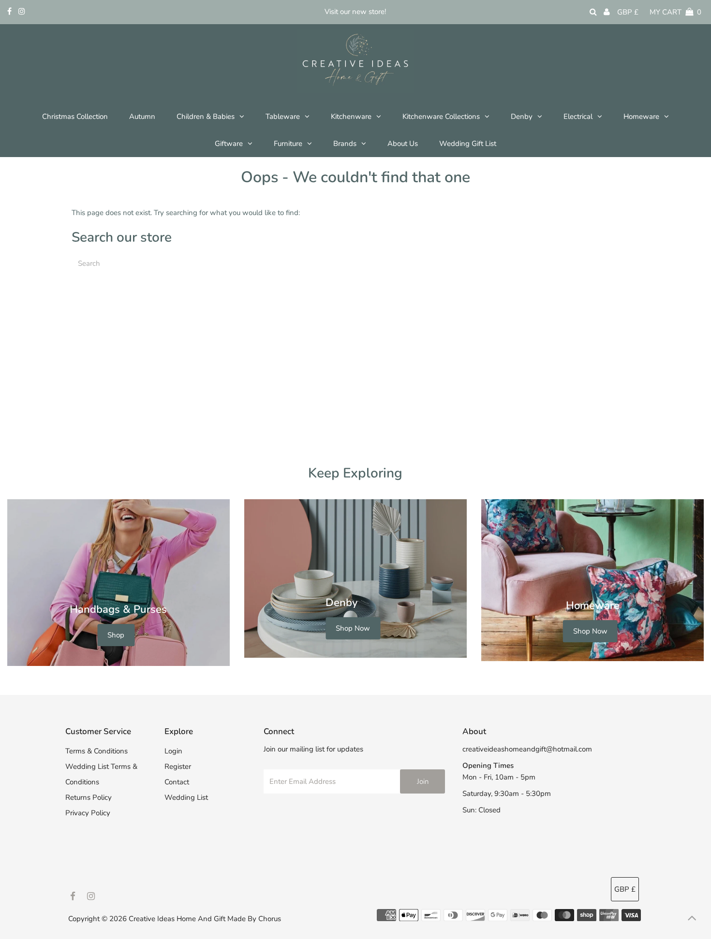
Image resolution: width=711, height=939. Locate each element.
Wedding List (186, 797)
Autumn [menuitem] (142, 116)
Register (177, 766)
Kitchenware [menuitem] (351, 116)
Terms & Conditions (96, 751)
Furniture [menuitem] (288, 143)
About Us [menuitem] (402, 143)
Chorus (269, 919)
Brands (344, 143)
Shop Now (353, 629)
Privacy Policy (87, 813)
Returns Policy (88, 797)
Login (173, 751)
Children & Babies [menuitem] (206, 116)
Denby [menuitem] (522, 116)
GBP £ (627, 12)
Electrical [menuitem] (577, 116)
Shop (115, 635)
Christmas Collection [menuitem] (75, 116)
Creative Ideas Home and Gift (178, 919)
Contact (176, 782)
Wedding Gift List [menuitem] (467, 143)
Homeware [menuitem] (641, 116)
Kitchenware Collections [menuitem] (441, 116)
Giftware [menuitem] (229, 143)
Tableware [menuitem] (283, 116)
